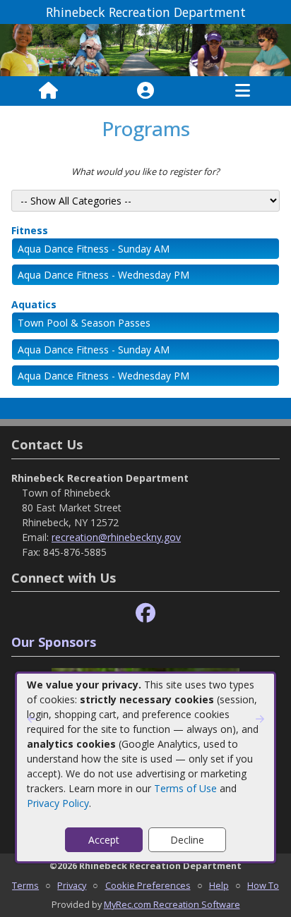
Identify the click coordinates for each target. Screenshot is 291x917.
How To (263, 885)
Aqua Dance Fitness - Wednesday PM (103, 274)
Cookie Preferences (148, 885)
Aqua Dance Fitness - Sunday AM (94, 248)
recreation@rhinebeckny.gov (116, 537)
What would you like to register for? (145, 171)
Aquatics (34, 304)
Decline (187, 839)
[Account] (145, 91)
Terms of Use (185, 788)
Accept (103, 839)
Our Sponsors (53, 641)
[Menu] (242, 91)
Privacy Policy (58, 803)
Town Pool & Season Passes (84, 322)
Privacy (71, 885)
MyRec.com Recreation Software (172, 904)
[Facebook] (145, 613)
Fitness (29, 230)
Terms (25, 885)
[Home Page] (48, 91)
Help (219, 885)
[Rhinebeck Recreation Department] (145, 49)
